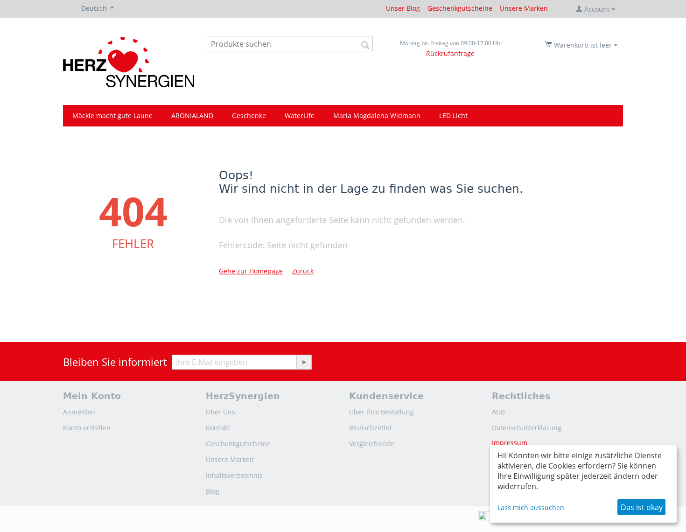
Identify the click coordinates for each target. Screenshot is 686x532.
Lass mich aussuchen (530, 507)
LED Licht (453, 115)
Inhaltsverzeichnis (234, 475)
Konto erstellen (87, 427)
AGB (498, 411)
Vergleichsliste (371, 443)
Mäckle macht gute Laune (112, 115)
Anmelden (79, 411)
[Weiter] (303, 362)
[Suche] (366, 44)
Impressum (509, 442)
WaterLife (300, 115)
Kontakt (218, 427)
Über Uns (220, 411)
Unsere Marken (524, 8)
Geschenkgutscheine (459, 8)
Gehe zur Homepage (251, 270)
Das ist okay (642, 507)
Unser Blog (403, 8)
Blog (212, 491)
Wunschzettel (370, 427)
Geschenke (249, 115)
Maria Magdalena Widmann (376, 115)
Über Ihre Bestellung (381, 411)
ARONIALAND (192, 115)
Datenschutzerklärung (526, 427)
